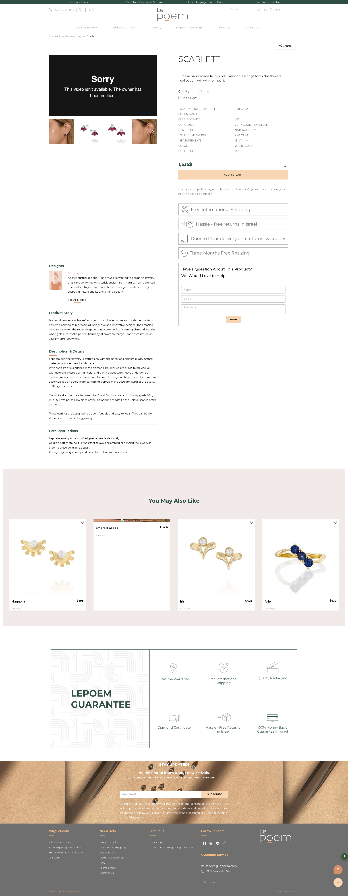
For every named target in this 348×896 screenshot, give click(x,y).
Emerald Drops (107, 528)
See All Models (77, 299)
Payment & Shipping (113, 847)
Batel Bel (100, 535)
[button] (285, 45)
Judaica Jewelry (86, 27)
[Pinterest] (217, 843)
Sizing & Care (108, 852)
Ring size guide (109, 842)
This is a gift (189, 98)
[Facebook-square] (204, 843)
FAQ (102, 862)
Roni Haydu (271, 608)
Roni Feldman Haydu (72, 36)
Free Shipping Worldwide (65, 847)
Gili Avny (16, 608)
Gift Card (54, 857)
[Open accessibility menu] (344, 856)
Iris (182, 601)
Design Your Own (124, 27)
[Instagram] (211, 843)
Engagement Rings (189, 27)
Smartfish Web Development (287, 891)
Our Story (223, 27)
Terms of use (108, 867)
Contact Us (252, 27)
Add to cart (233, 174)
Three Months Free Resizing (66, 852)
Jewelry (155, 27)
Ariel (268, 601)
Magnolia (18, 601)
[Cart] (265, 9)
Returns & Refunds (111, 857)
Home (53, 36)
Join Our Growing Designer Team (171, 847)
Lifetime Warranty (60, 842)
